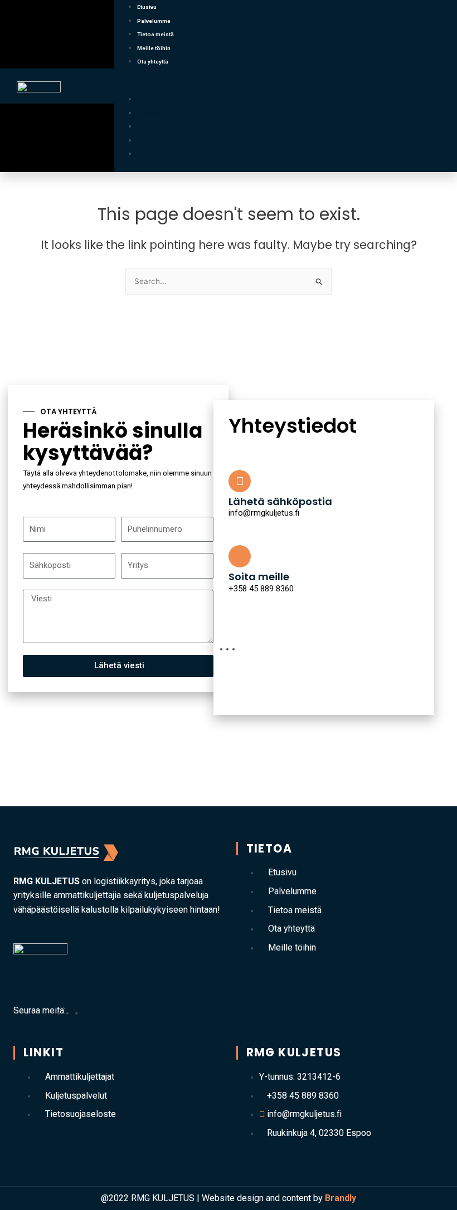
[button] (285, 86)
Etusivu (147, 7)
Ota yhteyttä (152, 61)
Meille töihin (154, 48)
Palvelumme (154, 21)
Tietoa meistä (155, 34)
